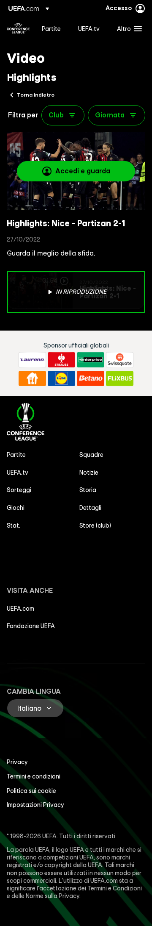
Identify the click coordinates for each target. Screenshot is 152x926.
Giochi (15, 507)
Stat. (13, 525)
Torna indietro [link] (35, 94)
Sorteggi (19, 490)
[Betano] (90, 378)
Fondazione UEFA (31, 626)
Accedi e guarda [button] (82, 171)
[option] (76, 292)
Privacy (17, 762)
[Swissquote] (119, 359)
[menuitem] (52, 28)
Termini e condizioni (33, 776)
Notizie (88, 472)
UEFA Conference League (18, 28)
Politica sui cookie (31, 790)
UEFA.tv (17, 472)
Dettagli (90, 507)
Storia (87, 490)
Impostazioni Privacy (35, 804)
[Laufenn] (32, 359)
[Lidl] (61, 378)
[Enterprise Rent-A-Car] (90, 359)
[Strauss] (61, 359)
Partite (16, 454)
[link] (51, 28)
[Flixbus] (119, 378)
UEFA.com (20, 608)
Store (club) (95, 525)
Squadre (91, 454)
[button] (127, 28)
